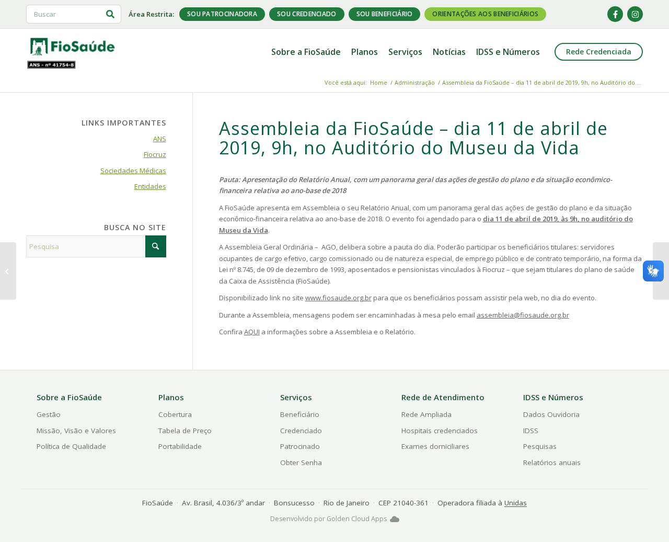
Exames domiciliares (435, 446)
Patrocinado (300, 446)
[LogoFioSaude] (72, 46)
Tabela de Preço (185, 430)
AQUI (252, 331)
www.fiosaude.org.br (338, 297)
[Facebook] (615, 14)
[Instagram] (635, 14)
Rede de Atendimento (443, 397)
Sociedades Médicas (133, 170)
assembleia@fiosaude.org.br (523, 315)
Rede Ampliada (426, 414)
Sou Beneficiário (384, 13)
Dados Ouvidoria (551, 414)
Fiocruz (155, 154)
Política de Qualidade (71, 446)
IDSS (530, 430)
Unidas (515, 502)
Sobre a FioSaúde (69, 397)
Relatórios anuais (552, 462)
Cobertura (175, 414)
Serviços (296, 397)
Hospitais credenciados (439, 430)
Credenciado (301, 430)
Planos (171, 397)
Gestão (49, 414)
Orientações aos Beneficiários (485, 13)
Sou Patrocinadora (222, 13)
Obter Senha (301, 462)
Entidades (150, 186)
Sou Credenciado (307, 13)
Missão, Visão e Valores (76, 430)
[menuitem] (306, 52)
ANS (159, 138)
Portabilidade (180, 446)
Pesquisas (540, 446)
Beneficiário (299, 414)
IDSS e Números (553, 397)
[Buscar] (110, 14)
